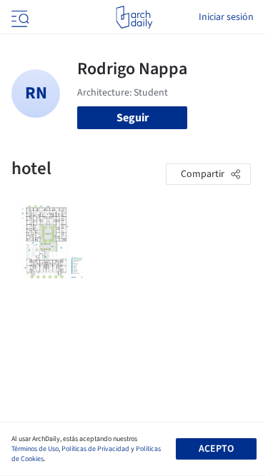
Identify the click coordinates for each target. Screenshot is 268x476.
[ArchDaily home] (134, 17)
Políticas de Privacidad (95, 449)
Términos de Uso (35, 449)
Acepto (216, 449)
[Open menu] (19, 17)
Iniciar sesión (226, 17)
